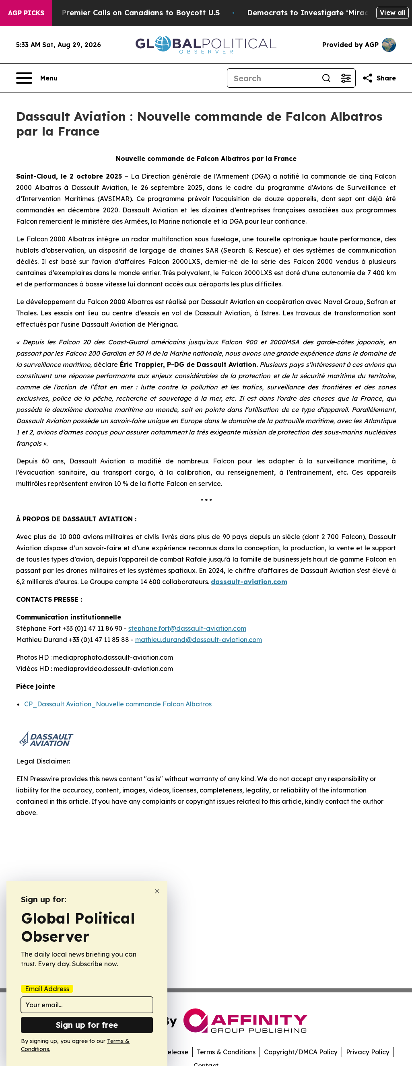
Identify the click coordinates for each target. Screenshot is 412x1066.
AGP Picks (26, 13)
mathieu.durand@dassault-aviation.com (198, 640)
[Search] (326, 78)
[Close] (157, 891)
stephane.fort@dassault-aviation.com (187, 628)
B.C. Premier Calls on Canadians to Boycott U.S (133, 12)
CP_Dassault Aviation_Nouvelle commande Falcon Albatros (118, 704)
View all (392, 12)
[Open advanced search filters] (345, 78)
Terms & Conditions (226, 1052)
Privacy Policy (367, 1052)
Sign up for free (87, 1025)
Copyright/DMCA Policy (301, 1052)
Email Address (47, 989)
